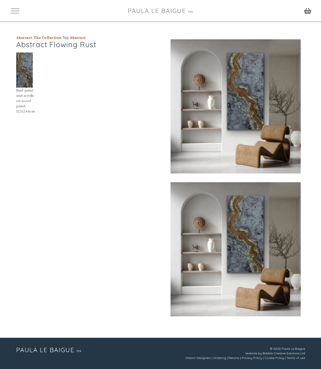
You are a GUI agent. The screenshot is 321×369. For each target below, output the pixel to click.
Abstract (24, 37)
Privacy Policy (252, 358)
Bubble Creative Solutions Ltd (284, 353)
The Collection (48, 37)
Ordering (219, 358)
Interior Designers (198, 358)
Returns (233, 358)
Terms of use (295, 358)
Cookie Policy (274, 358)
